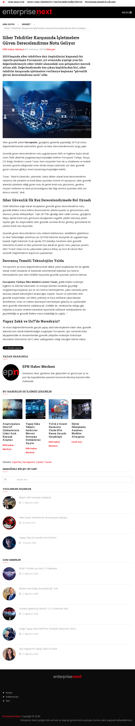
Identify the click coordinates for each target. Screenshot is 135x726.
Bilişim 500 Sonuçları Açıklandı (35, 497)
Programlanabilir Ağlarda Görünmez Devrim (104, 1)
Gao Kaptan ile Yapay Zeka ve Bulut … (39, 648)
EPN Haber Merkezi (13, 49)
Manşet (51, 49)
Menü (125, 12)
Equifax (16, 462)
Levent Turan (44, 462)
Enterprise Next (12, 716)
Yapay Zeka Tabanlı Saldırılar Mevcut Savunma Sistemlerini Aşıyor (33, 433)
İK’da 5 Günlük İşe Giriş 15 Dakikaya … (39, 568)
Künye (9, 692)
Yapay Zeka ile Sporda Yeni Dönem (37, 537)
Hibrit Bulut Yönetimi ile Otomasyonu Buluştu (43, 517)
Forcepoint (29, 462)
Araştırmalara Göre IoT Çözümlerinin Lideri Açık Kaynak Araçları (11, 432)
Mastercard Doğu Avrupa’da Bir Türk (38, 588)
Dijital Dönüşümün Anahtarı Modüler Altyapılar (79, 430)
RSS (8, 700)
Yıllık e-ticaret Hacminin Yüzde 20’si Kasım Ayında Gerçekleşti (58, 430)
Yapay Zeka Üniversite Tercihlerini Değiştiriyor (46, 1)
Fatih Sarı (77, 441)
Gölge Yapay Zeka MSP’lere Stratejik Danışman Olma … (48, 628)
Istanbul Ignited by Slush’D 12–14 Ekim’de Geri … (44, 608)
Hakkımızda (12, 696)
